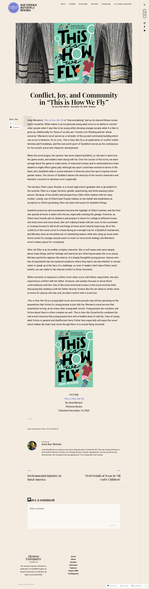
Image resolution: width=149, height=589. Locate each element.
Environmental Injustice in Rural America (44, 477)
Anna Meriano (35, 429)
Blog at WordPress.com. (26, 584)
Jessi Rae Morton (62, 107)
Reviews (72, 4)
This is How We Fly (53, 120)
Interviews (83, 4)
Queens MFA (106, 4)
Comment (112, 525)
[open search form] (144, 4)
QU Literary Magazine (123, 4)
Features (94, 4)
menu (144, 4)
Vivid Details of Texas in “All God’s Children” (102, 477)
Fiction (43, 429)
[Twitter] (144, 30)
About (63, 4)
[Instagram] (144, 23)
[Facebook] (144, 27)
